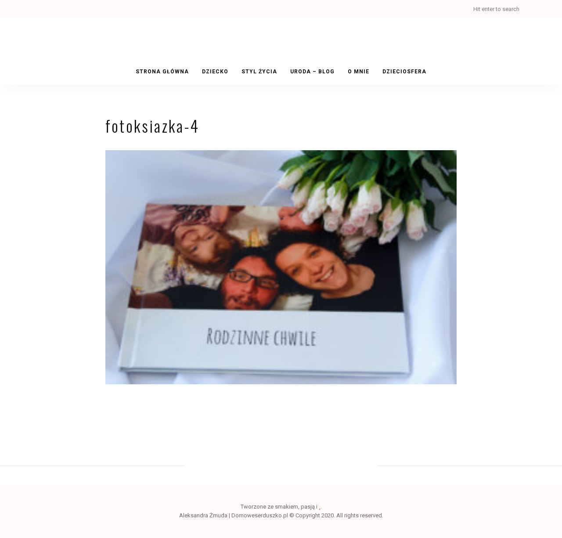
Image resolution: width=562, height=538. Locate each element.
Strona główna (162, 72)
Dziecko (215, 72)
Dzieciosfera (404, 72)
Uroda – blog (312, 72)
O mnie (358, 72)
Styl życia (259, 72)
